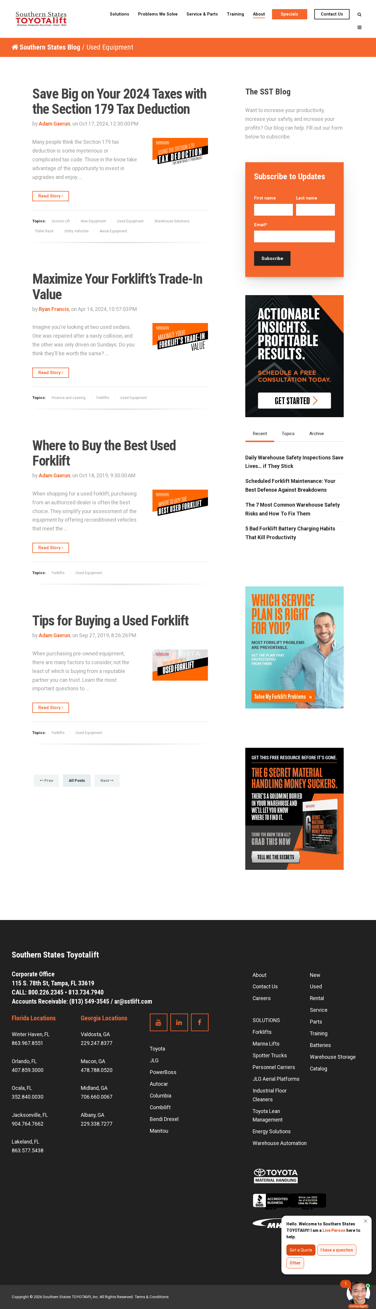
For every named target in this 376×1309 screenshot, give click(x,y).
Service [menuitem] (319, 1010)
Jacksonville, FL (30, 1115)
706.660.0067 (97, 1097)
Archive (316, 433)
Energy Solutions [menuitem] (272, 1131)
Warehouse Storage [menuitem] (333, 1057)
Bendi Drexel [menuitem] (164, 1119)
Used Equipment (130, 221)
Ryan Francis (54, 309)
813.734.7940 (86, 992)
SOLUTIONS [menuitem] (266, 1020)
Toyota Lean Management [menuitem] (268, 1115)
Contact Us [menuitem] (265, 987)
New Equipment (93, 221)
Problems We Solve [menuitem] (158, 14)
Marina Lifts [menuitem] (266, 1044)
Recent (260, 433)
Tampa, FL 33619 (54, 983)
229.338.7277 (97, 1124)
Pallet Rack (44, 231)
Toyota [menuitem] (157, 1049)
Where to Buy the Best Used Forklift (104, 453)
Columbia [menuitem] (160, 1096)
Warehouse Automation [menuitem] (280, 1143)
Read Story (50, 196)
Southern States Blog (50, 47)
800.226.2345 (45, 992)
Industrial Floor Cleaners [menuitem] (270, 1095)
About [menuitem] (259, 14)
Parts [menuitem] (316, 1022)
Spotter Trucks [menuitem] (270, 1055)
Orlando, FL (24, 1061)
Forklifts (102, 398)
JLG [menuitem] (154, 1060)
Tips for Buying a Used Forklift (110, 621)
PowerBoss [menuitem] (163, 1072)
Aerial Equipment (113, 231)
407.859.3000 (27, 1070)
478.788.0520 (97, 1070)
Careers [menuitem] (262, 998)
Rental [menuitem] (317, 998)
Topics (288, 433)
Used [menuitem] (316, 987)
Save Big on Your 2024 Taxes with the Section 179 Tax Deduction (119, 101)
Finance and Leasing (68, 398)
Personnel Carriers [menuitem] (274, 1067)
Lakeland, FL (25, 1142)
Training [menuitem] (235, 14)
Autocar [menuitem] (159, 1084)
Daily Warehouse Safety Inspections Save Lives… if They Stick (294, 462)
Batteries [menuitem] (320, 1045)
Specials (289, 14)
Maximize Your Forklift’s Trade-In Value (117, 286)
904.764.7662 (27, 1124)
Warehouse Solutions (172, 221)
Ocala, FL (22, 1088)
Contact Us (332, 14)
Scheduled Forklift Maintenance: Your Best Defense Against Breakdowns (290, 485)
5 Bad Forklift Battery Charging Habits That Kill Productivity (290, 533)
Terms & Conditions (152, 1297)
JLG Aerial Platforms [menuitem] (276, 1079)
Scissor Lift (61, 221)
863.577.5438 (27, 1151)
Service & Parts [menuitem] (202, 14)
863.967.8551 (27, 1043)
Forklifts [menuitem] (262, 1032)
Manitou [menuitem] (159, 1131)
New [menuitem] (315, 975)
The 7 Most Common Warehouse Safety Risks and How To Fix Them (292, 509)
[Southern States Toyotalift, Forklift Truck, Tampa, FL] (289, 1205)
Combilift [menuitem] (160, 1107)
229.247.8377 (97, 1043)
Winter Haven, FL (31, 1034)
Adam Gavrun (54, 124)
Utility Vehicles (76, 231)
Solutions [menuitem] (119, 14)
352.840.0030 (27, 1097)
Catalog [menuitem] (318, 1069)
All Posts (77, 780)
